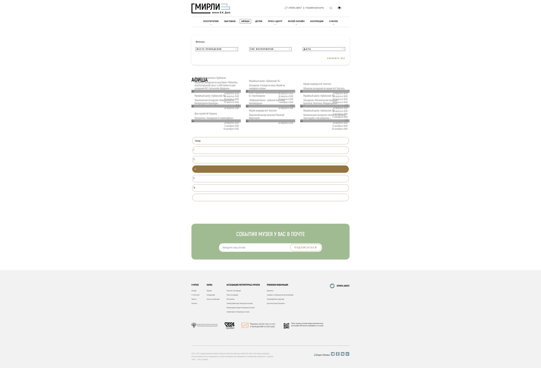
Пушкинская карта (315, 8)
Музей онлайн (296, 21)
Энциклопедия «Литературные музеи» (238, 312)
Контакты (194, 303)
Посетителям (211, 21)
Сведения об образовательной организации (280, 295)
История (193, 291)
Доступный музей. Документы (276, 303)
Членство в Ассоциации (234, 291)
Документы (270, 291)
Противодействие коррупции (275, 299)
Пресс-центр (275, 21)
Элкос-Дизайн (203, 359)
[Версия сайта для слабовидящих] (339, 7)
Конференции (211, 295)
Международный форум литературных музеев (241, 308)
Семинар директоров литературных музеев (240, 303)
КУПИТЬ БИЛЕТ (343, 285)
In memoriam (195, 295)
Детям (258, 21)
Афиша (245, 21)
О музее (333, 21)
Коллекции (316, 21)
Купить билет (295, 8)
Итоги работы (231, 299)
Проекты (194, 299)
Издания (209, 291)
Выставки (230, 21)
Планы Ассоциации (232, 295)
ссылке (320, 326)
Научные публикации (213, 299)
